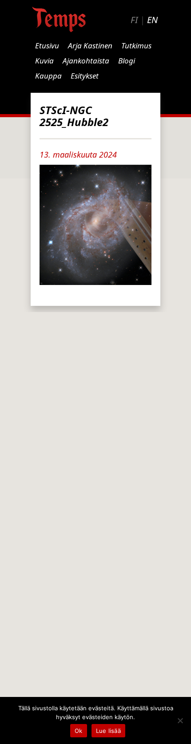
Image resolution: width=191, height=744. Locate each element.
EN (152, 20)
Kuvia (44, 60)
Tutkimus (136, 45)
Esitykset (85, 76)
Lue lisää (108, 730)
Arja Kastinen (90, 45)
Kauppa (48, 76)
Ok (79, 730)
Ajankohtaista (86, 60)
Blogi (126, 60)
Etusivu (47, 45)
